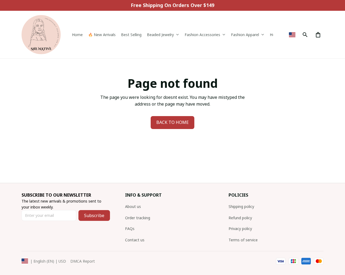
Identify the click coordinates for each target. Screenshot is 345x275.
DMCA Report (82, 261)
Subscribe (94, 215)
